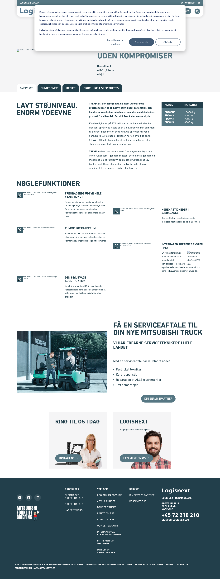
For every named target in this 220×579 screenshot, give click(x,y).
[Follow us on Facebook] (28, 497)
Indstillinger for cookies (115, 41)
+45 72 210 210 (180, 515)
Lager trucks (73, 510)
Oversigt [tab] (26, 88)
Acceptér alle (141, 42)
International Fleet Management (109, 533)
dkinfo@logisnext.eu (175, 519)
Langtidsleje (105, 513)
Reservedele (137, 501)
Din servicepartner (158, 398)
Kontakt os (66, 458)
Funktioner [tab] (49, 88)
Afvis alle (167, 42)
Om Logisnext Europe (162, 564)
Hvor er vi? (189, 3)
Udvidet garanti (107, 525)
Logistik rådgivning (109, 495)
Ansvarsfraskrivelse (44, 568)
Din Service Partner (142, 495)
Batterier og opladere (105, 542)
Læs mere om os (134, 458)
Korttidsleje (105, 519)
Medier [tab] (71, 88)
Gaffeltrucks (74, 504)
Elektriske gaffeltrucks (74, 496)
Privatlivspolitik (23, 568)
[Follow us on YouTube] (20, 497)
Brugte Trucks (106, 507)
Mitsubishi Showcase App (106, 551)
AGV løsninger (106, 501)
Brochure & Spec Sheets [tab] (101, 88)
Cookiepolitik (181, 564)
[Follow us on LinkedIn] (37, 497)
